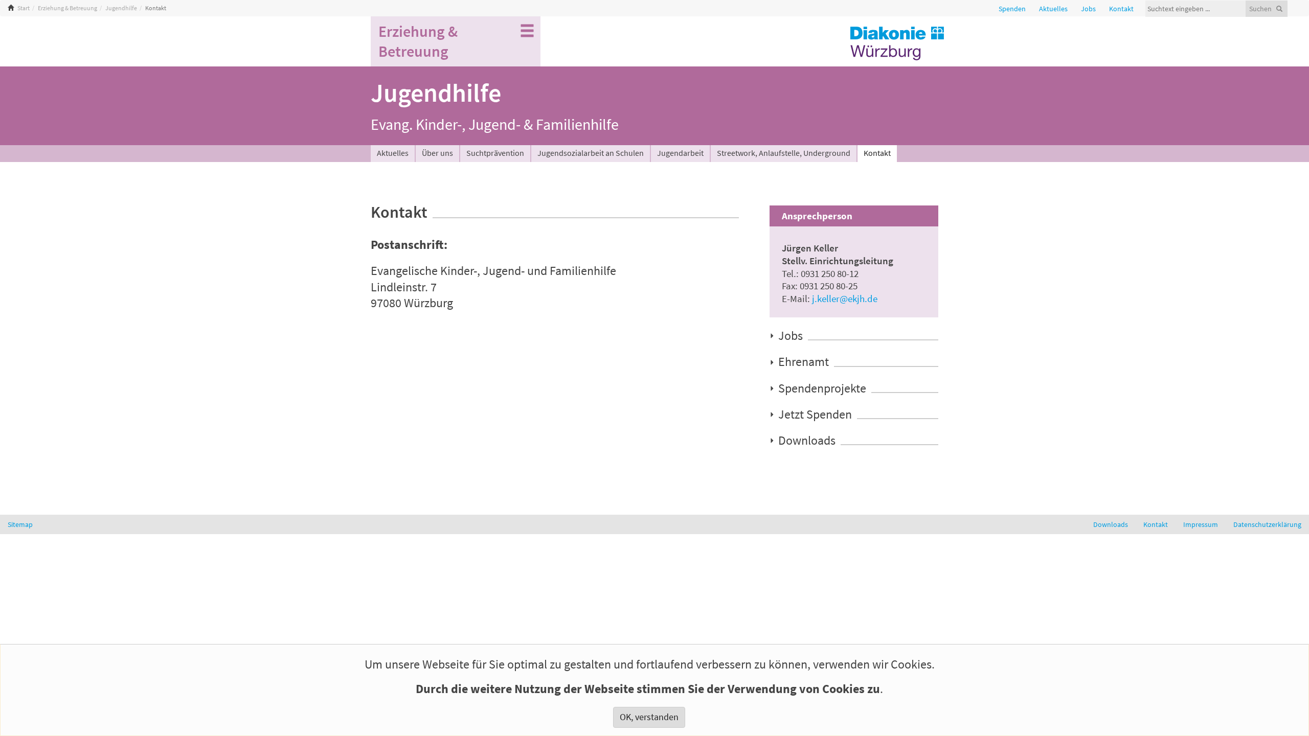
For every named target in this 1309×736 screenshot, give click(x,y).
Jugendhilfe (121, 8)
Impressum (1200, 524)
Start (23, 8)
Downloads (807, 440)
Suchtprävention (495, 153)
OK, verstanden (649, 717)
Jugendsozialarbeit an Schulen (590, 153)
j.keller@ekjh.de (844, 298)
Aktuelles (393, 153)
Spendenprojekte (822, 388)
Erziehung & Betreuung (67, 8)
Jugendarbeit (680, 153)
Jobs (790, 335)
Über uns (437, 153)
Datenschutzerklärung (1267, 524)
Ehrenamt (803, 362)
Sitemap (20, 524)
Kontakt (877, 153)
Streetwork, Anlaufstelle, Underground (783, 153)
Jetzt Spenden (815, 414)
